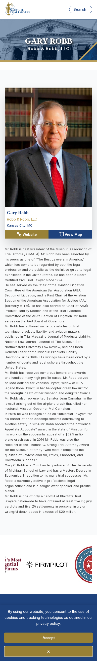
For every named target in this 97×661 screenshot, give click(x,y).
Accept (49, 638)
